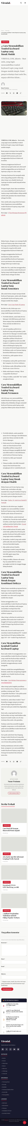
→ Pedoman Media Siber (7, 1089)
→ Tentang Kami (5, 1082)
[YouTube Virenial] (14, 1049)
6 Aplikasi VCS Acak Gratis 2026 (13, 1031)
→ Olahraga (4, 1071)
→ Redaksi (3, 1087)
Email (3, 966)
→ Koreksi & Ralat (5, 1113)
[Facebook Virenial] (2, 1049)
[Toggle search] (21, 2)
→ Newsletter (4, 1105)
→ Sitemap (4, 1108)
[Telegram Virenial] (18, 1049)
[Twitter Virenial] (6, 1049)
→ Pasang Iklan (5, 1094)
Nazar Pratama (14, 781)
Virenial (6, 1120)
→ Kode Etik (4, 1092)
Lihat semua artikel (14, 793)
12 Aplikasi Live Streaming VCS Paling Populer (12, 1004)
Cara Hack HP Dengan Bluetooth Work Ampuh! (11, 829)
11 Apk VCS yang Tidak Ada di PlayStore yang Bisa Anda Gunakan (14, 1011)
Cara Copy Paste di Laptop (16, 305)
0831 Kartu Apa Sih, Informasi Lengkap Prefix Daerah (13, 858)
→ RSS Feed (4, 1103)
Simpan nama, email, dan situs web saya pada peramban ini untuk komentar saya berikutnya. (13, 983)
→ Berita (3, 1058)
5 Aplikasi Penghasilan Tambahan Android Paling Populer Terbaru (11, 916)
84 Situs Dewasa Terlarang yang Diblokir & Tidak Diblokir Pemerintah (12, 1018)
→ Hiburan (4, 1068)
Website (3, 974)
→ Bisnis (3, 1066)
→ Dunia (3, 1060)
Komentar (4, 942)
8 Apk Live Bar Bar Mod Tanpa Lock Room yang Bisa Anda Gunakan (14, 1025)
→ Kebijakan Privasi (6, 1110)
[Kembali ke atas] (24, 1122)
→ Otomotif (4, 1073)
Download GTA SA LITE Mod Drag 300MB (11, 886)
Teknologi (5, 41)
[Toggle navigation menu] (25, 2)
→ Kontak (3, 1084)
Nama (3, 959)
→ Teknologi (4, 1063)
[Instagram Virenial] (10, 1049)
